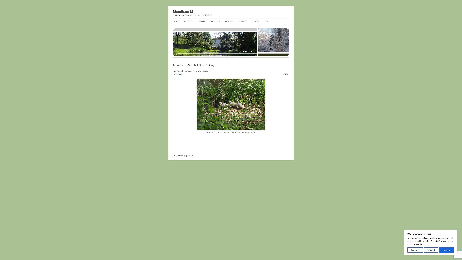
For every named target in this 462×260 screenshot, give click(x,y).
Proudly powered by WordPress (184, 156)
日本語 (266, 22)
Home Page (204, 71)
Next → (286, 74)
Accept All (446, 250)
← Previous (177, 74)
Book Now (229, 22)
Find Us (256, 22)
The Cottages (188, 22)
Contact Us (243, 22)
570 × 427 (194, 71)
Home (175, 22)
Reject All (431, 250)
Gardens (201, 22)
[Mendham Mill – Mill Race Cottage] (231, 104)
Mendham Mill (184, 11)
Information (215, 22)
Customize (415, 250)
